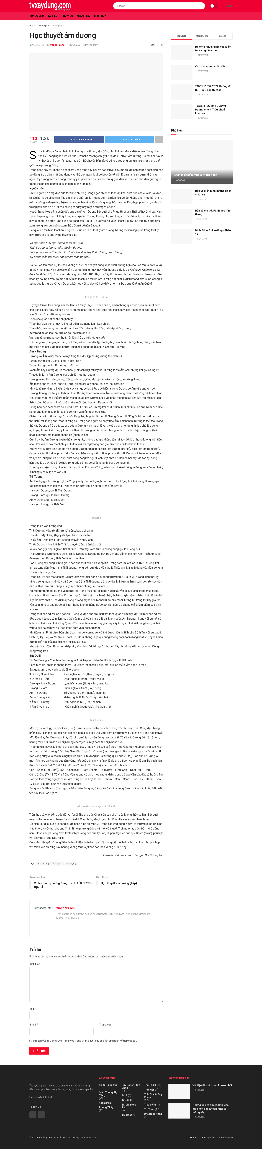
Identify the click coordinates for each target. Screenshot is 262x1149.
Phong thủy (58, 25)
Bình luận (34, 964)
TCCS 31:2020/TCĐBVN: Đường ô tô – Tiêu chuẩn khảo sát (211, 109)
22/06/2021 (202, 199)
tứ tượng (71, 863)
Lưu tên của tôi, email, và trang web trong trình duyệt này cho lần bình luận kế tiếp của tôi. (85, 1040)
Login (229, 5)
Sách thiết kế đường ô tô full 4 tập (195, 175)
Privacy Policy (208, 1137)
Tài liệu (52, 15)
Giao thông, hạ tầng (108, 1094)
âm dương (43, 863)
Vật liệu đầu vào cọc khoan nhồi (212, 1085)
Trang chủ (36, 15)
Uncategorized (153, 1113)
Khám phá (83, 15)
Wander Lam (57, 44)
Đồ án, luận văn (108, 1085)
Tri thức (149, 1109)
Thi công (127, 1115)
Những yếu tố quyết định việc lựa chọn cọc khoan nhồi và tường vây (210, 1108)
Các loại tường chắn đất (210, 66)
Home (32, 25)
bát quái (57, 863)
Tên (32, 1008)
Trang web (105, 1024)
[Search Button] (201, 5)
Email (33, 1024)
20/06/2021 (75, 44)
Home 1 (194, 1137)
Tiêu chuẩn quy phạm (153, 1096)
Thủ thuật (101, 15)
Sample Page (226, 1137)
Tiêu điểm (150, 1104)
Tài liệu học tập (129, 1106)
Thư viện (67, 15)
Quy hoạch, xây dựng (131, 1086)
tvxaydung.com (44, 1137)
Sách (124, 1095)
